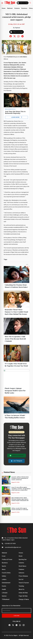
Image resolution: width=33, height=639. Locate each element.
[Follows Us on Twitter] (14, 36)
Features (21, 569)
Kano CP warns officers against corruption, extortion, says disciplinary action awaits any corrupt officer (21, 489)
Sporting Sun (22, 559)
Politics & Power (7, 559)
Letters (4, 579)
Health (4, 589)
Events (4, 586)
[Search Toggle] (30, 3)
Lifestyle (4, 593)
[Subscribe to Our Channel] (16, 625)
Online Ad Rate (23, 593)
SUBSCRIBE (16, 615)
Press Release (23, 576)
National (9, 8)
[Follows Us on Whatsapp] (18, 36)
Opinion (4, 596)
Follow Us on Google (24, 2)
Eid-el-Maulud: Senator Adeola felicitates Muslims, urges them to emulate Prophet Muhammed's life (20, 499)
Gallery (4, 576)
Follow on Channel (17, 455)
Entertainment (6, 583)
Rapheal (17, 28)
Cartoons (21, 573)
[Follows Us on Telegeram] (22, 36)
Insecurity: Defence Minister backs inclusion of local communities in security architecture (20, 478)
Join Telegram (17, 461)
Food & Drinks (6, 573)
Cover (3, 556)
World (20, 556)
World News (22, 566)
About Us (21, 589)
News (3, 569)
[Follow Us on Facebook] (9, 625)
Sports (4, 566)
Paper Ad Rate (23, 596)
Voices (21, 553)
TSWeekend (5, 599)
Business (24, 8)
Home (3, 8)
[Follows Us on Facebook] (11, 36)
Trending (21, 586)
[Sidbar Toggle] (2, 3)
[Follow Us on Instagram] (23, 625)
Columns (17, 8)
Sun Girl (21, 579)
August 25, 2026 (15, 482)
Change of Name (24, 599)
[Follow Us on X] (13, 625)
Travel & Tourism (24, 583)
